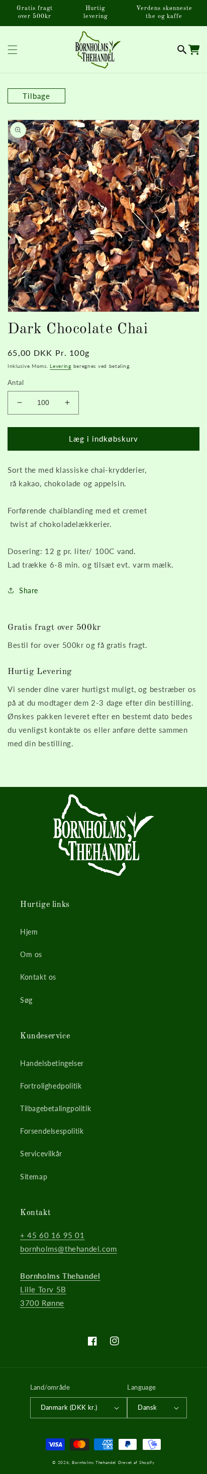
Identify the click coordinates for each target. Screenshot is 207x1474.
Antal (16, 382)
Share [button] (28, 590)
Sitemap (33, 1176)
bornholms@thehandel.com (68, 1248)
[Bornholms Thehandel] (98, 49)
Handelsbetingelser (52, 1063)
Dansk (147, 1407)
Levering (60, 366)
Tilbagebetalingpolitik (55, 1108)
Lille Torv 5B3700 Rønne (60, 1289)
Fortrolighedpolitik (50, 1086)
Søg (26, 1000)
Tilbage (36, 95)
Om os (31, 954)
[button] (182, 50)
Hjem (29, 931)
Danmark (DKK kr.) (69, 1407)
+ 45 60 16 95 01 (52, 1235)
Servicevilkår (41, 1153)
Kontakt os (38, 977)
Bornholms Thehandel (94, 1462)
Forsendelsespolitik (51, 1131)
